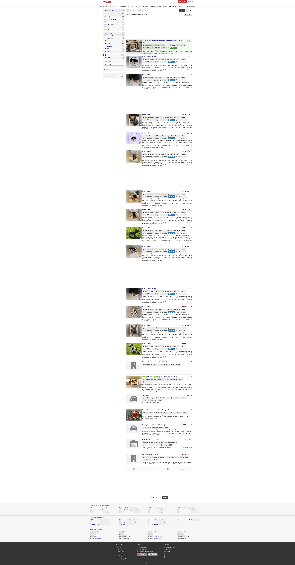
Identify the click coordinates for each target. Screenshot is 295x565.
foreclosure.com (149, 45)
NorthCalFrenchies (149, 59)
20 (120, 13)
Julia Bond (147, 364)
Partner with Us (120, 551)
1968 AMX (145, 395)
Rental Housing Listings (168, 364)
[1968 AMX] (134, 400)
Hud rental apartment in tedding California (154, 362)
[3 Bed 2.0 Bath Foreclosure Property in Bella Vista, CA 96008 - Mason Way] (134, 46)
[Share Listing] (189, 40)
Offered (183, 45)
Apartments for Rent (159, 457)
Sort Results (108, 61)
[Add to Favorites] (191, 40)
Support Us (119, 549)
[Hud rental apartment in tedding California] (134, 367)
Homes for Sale (175, 45)
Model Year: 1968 (177, 398)
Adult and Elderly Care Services (173, 412)
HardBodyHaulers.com (150, 379)
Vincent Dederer (148, 412)
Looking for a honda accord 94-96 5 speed (154, 425)
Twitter (167, 553)
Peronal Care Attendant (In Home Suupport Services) (157, 410)
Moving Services (173, 379)
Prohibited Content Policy (122, 557)
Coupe (151, 400)
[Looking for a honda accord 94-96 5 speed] (134, 430)
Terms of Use (119, 553)
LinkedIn (167, 557)
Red (146, 400)
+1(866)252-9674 (143, 549)
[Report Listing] (188, 40)
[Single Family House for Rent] (134, 460)
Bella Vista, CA (159, 45)
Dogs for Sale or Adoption (173, 59)
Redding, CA (160, 59)
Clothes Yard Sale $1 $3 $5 (150, 440)
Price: (106, 69)
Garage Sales (173, 442)
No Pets (146, 459)
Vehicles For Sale (158, 427)
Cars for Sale (161, 398)
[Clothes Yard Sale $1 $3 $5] (134, 445)
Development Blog (170, 547)
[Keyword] (127, 10)
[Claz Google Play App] (142, 555)
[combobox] (154, 10)
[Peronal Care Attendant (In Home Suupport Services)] (134, 415)
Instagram (168, 551)
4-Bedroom (176, 457)
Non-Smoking (154, 459)
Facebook (167, 549)
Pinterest (167, 555)
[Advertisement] (159, 27)
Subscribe (188, 14)
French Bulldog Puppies (149, 56)
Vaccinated (164, 61)
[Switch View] (190, 10)
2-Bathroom (157, 47)
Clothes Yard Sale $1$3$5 (150, 442)
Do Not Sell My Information (123, 559)
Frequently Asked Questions (146, 551)
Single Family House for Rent (150, 454)
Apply (121, 76)
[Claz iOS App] (153, 555)
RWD (161, 400)
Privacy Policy (119, 555)
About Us (118, 547)
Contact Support (143, 547)
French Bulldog (148, 61)
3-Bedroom (147, 47)
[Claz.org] (107, 1)
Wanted (178, 364)
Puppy (157, 61)
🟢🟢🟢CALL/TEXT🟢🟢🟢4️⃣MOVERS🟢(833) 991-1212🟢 (159, 377)
